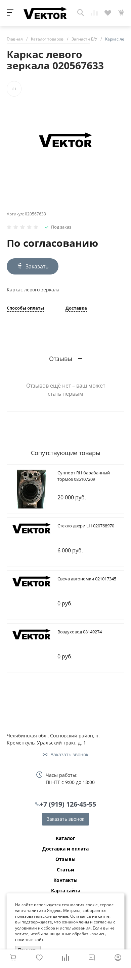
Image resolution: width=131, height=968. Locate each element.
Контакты (65, 880)
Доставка (76, 308)
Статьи (65, 869)
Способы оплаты (25, 308)
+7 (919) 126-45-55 (68, 804)
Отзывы (65, 859)
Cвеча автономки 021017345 (86, 579)
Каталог (65, 838)
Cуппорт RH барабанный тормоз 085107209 (83, 476)
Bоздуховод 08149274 (79, 632)
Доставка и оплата (65, 849)
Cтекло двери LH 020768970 (85, 526)
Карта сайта (65, 890)
